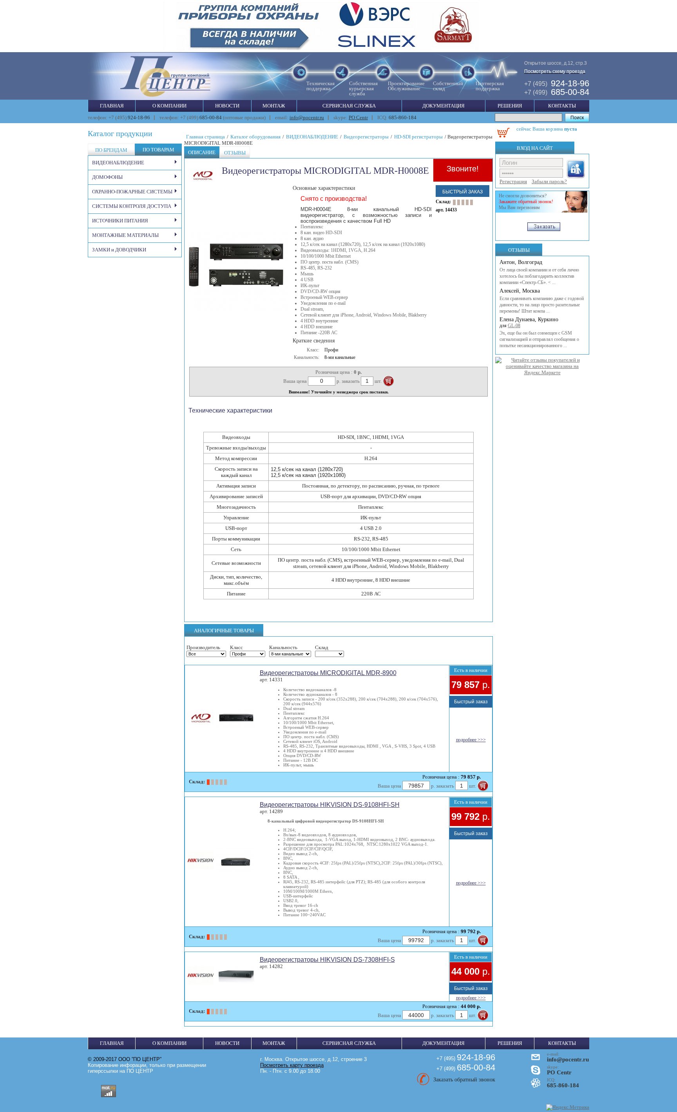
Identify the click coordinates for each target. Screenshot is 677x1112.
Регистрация (513, 181)
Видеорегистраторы (366, 137)
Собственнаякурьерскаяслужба (363, 88)
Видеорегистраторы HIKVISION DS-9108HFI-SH (330, 804)
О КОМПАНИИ (169, 106)
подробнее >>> (471, 740)
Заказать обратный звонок (464, 1080)
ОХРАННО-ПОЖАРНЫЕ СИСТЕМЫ (132, 192)
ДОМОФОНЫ (107, 177)
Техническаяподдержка (320, 85)
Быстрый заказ (462, 192)
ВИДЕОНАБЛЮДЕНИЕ (118, 163)
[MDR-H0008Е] (238, 314)
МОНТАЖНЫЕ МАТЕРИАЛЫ (125, 235)
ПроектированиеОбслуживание (406, 85)
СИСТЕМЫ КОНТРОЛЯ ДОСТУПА (131, 206)
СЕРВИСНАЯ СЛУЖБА (349, 106)
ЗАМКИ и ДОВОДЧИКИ (119, 250)
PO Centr (358, 117)
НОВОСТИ (227, 106)
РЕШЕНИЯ (510, 106)
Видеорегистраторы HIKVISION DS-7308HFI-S (327, 959)
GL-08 (514, 325)
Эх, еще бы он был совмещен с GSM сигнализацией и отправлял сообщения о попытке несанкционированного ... (539, 339)
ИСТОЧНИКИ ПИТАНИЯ (120, 221)
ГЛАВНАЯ (112, 106)
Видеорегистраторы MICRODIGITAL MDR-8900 (328, 673)
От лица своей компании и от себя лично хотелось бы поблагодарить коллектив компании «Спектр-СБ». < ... (539, 276)
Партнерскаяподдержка (490, 85)
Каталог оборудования (255, 137)
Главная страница (205, 137)
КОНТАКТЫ (562, 106)
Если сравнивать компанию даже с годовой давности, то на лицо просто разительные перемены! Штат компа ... (542, 305)
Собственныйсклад (448, 85)
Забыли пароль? (549, 181)
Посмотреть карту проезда (292, 1065)
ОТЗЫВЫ (519, 250)
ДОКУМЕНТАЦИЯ (443, 106)
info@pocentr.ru (307, 117)
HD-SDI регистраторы (418, 137)
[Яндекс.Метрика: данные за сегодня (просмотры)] (567, 1107)
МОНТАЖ (273, 106)
